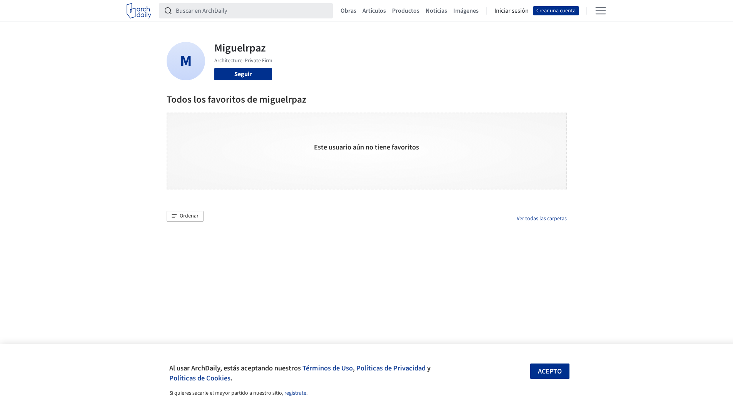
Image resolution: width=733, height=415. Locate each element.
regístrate (295, 393)
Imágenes (466, 11)
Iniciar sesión (511, 11)
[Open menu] (600, 11)
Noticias (436, 11)
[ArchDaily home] (139, 10)
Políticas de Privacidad (391, 368)
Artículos (374, 11)
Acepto (550, 371)
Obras (348, 11)
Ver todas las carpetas (542, 218)
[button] (185, 216)
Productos (405, 11)
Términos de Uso (327, 368)
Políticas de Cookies (199, 378)
